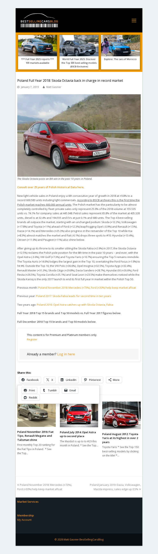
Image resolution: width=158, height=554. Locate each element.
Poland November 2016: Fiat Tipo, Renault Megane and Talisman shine (35, 436)
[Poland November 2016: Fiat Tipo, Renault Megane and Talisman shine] (36, 414)
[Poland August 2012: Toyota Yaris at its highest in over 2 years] (121, 415)
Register (32, 339)
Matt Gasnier (53, 87)
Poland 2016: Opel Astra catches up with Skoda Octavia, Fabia (75, 304)
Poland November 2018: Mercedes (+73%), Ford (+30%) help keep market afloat (87, 287)
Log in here (66, 354)
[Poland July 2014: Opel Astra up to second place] (79, 414)
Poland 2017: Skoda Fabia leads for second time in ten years (73, 296)
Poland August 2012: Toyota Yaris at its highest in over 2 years (120, 438)
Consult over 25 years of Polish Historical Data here (50, 187)
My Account (24, 520)
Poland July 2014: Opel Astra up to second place (78, 434)
